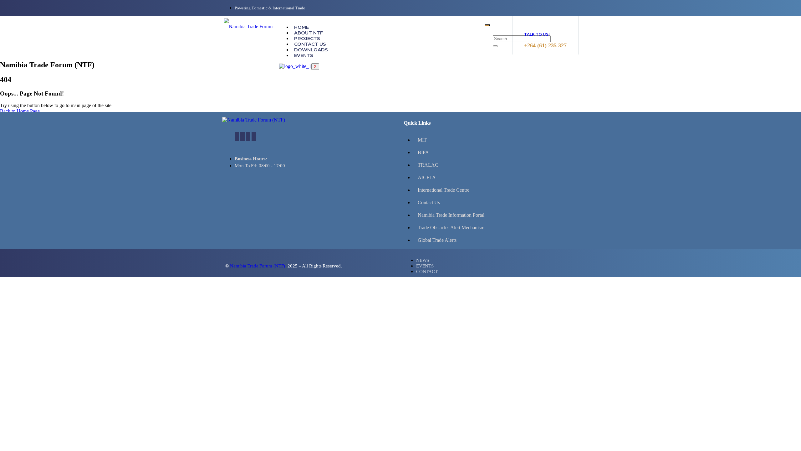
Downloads (311, 50)
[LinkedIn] (248, 136)
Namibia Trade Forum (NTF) (258, 265)
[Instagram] (254, 136)
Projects (307, 38)
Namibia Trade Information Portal (451, 215)
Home (301, 27)
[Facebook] (237, 136)
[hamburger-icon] (487, 25)
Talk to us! (536, 34)
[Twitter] (242, 136)
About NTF (308, 33)
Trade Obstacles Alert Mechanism (451, 227)
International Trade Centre (443, 190)
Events (303, 55)
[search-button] (495, 46)
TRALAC (428, 165)
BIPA (423, 152)
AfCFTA (427, 177)
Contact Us (310, 44)
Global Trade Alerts (437, 240)
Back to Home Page (20, 111)
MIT (422, 140)
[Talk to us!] (529, 21)
